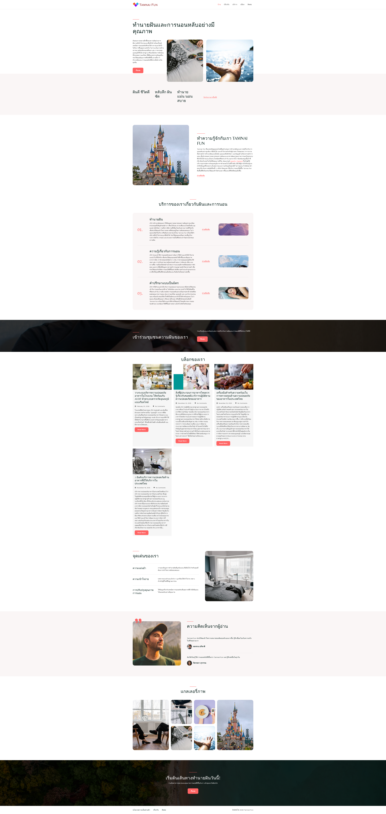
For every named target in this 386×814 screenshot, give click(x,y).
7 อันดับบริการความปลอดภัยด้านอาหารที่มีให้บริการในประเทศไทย (152, 480)
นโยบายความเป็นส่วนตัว (141, 810)
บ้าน (219, 4)
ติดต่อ (250, 4)
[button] (206, 229)
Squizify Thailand (236, 161)
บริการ (235, 4)
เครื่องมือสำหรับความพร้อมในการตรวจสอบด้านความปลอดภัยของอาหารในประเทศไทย (233, 395)
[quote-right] (138, 621)
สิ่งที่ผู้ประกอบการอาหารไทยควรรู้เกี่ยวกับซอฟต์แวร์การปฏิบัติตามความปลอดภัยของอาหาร (193, 395)
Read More (142, 430)
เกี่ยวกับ (226, 4)
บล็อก (242, 4)
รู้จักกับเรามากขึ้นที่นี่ (210, 97)
